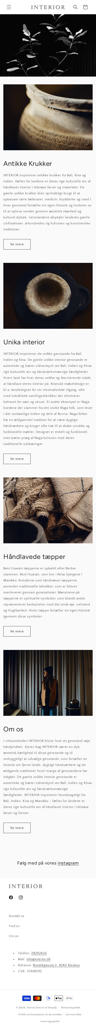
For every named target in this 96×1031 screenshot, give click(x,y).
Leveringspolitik (50, 1021)
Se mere (17, 244)
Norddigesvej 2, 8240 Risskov (56, 965)
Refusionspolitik (70, 1007)
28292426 (39, 953)
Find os (14, 926)
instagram (68, 863)
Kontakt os (16, 916)
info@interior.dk (39, 959)
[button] (9, 7)
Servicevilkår (73, 1014)
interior (31, 1007)
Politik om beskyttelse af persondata (40, 1014)
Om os (14, 936)
